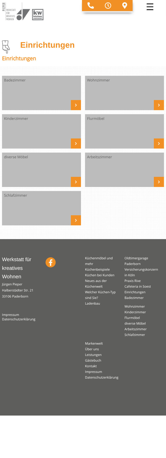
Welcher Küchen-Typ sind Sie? (100, 295)
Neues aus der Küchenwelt (96, 284)
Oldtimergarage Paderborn (136, 261)
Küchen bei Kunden (99, 275)
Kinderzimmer (135, 312)
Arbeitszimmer (136, 329)
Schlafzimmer (135, 334)
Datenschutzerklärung (18, 319)
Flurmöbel (132, 318)
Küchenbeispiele (97, 269)
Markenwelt (94, 343)
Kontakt (91, 366)
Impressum (10, 314)
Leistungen (93, 354)
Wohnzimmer (135, 306)
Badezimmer (134, 297)
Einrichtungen (135, 292)
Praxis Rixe (133, 281)
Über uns (92, 349)
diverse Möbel (135, 323)
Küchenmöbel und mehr (99, 261)
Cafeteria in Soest (138, 286)
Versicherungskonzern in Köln (141, 272)
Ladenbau (92, 303)
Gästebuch (93, 360)
